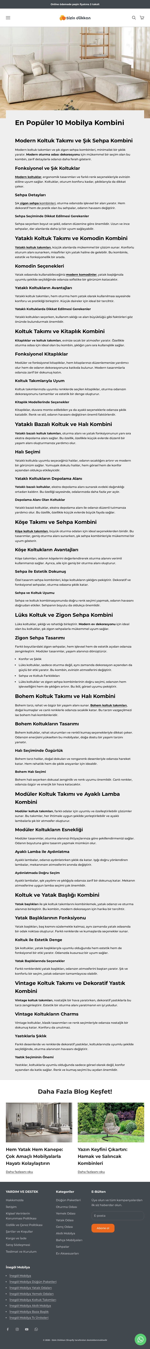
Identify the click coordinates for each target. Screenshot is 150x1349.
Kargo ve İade (16, 1238)
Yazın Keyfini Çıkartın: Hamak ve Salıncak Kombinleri (102, 1156)
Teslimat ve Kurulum (21, 1251)
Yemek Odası (65, 1213)
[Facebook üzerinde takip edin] (8, 1329)
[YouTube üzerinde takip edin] (27, 1329)
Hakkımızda (15, 1200)
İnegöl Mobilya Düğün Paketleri (33, 1281)
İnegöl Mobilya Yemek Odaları (32, 1294)
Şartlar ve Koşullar (19, 1231)
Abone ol (103, 1228)
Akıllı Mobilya (65, 1233)
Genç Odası (64, 1227)
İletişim (11, 1207)
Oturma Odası (66, 1207)
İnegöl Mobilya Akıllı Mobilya (30, 1305)
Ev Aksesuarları (67, 1253)
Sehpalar (62, 1246)
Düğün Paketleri (68, 1200)
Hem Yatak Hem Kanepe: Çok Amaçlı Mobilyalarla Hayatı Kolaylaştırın (34, 1156)
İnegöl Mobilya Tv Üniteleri (29, 1317)
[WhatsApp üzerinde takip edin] (36, 1329)
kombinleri (38, 203)
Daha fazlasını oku (19, 1172)
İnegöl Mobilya (20, 1275)
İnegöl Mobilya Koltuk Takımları (33, 1300)
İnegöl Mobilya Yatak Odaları (31, 1287)
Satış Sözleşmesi (18, 1245)
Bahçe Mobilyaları (69, 1240)
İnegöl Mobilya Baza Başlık (29, 1311)
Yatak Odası (65, 1220)
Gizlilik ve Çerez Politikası (24, 1225)
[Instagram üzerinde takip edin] (17, 1329)
